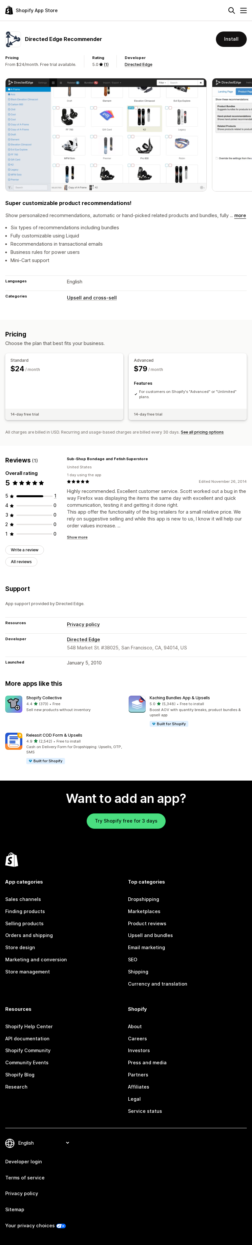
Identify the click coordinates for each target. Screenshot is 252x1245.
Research (16, 1087)
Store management (27, 971)
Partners (138, 1074)
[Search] (231, 10)
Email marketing (146, 947)
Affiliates (138, 1087)
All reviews (21, 561)
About (135, 1026)
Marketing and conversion (36, 959)
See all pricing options (202, 432)
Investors (139, 1050)
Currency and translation (157, 984)
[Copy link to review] (152, 459)
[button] (64, 704)
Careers (137, 1038)
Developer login (23, 1161)
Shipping (138, 971)
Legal (134, 1099)
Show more (77, 537)
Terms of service (25, 1177)
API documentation (27, 1038)
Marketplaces (144, 911)
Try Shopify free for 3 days (126, 821)
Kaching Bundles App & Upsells (180, 697)
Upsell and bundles (150, 935)
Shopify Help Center (29, 1026)
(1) (106, 64)
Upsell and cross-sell (92, 297)
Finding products (25, 911)
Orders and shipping (29, 935)
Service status (145, 1111)
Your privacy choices (30, 1225)
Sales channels (23, 899)
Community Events (27, 1062)
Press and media (147, 1062)
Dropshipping (143, 899)
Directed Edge (138, 64)
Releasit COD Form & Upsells (54, 735)
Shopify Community (28, 1050)
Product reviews (147, 923)
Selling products (24, 923)
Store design (20, 947)
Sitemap (14, 1209)
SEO (132, 959)
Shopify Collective (44, 697)
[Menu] (243, 10)
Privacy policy (83, 624)
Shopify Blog (19, 1074)
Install (231, 39)
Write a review (24, 549)
